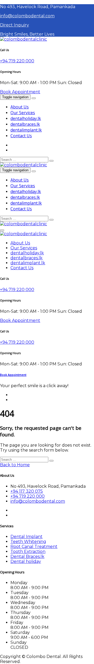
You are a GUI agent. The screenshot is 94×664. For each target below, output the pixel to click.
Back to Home (15, 464)
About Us (19, 107)
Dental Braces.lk (27, 556)
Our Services (22, 113)
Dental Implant (26, 536)
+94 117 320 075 (26, 491)
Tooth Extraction (27, 551)
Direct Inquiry (14, 25)
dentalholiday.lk (25, 118)
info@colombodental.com (27, 15)
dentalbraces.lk (25, 124)
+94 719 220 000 (17, 60)
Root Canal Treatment (33, 546)
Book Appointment (20, 91)
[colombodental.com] (23, 39)
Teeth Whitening (28, 541)
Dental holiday (25, 561)
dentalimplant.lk (26, 130)
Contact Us (21, 136)
